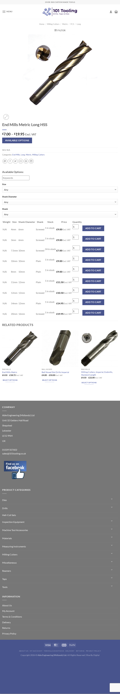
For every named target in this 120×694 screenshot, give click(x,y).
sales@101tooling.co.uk (14, 453)
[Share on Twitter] (15, 161)
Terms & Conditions (12, 616)
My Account (8, 611)
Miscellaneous (9, 562)
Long (79, 24)
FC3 (72, 24)
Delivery (6, 622)
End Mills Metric (9, 372)
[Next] (13, 115)
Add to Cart (93, 228)
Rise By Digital (93, 655)
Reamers (6, 570)
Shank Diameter (9, 196)
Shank (5, 209)
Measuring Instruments (14, 546)
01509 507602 (9, 449)
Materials (7, 538)
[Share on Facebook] (10, 161)
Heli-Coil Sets (9, 515)
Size (4, 184)
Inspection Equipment (13, 521)
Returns (6, 627)
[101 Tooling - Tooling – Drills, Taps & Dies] (60, 12)
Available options (17, 140)
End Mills (16, 155)
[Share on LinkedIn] (31, 161)
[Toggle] (112, 499)
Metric (65, 24)
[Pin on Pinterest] (26, 161)
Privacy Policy (9, 633)
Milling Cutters (53, 24)
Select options (10, 380)
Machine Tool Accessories (15, 530)
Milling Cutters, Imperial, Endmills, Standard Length (97, 373)
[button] (7, 11)
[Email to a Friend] (20, 161)
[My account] (110, 11)
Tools (4, 587)
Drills (5, 508)
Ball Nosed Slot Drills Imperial (55, 372)
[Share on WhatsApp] (4, 161)
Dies (4, 500)
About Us (7, 605)
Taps (4, 579)
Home (41, 24)
